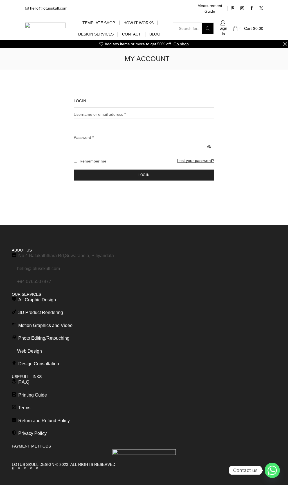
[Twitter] (261, 8)
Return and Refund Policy (44, 420)
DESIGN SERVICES (96, 34)
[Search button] (207, 28)
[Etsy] (37, 468)
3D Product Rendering (40, 312)
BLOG (154, 34)
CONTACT (131, 34)
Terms (24, 407)
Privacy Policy (32, 433)
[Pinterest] (233, 8)
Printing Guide (32, 395)
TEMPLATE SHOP (98, 23)
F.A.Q (23, 382)
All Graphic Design (37, 299)
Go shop (181, 44)
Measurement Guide (209, 8)
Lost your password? (195, 160)
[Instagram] (242, 8)
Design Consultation (38, 363)
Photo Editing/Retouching (43, 338)
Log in (144, 175)
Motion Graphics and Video (45, 325)
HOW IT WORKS (138, 23)
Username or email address (100, 114)
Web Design (29, 351)
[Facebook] (252, 8)
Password (84, 137)
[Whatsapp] (272, 470)
